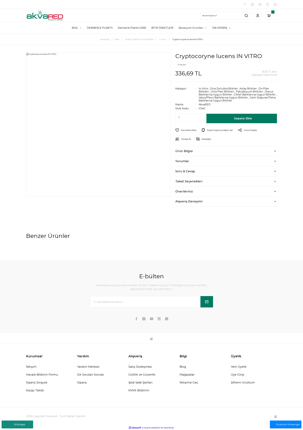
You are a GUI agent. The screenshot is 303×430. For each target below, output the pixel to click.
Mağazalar (187, 374)
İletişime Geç (189, 382)
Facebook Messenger (288, 424)
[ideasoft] (135, 427)
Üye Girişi (237, 374)
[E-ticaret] (151, 427)
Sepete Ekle (243, 118)
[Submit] (206, 301)
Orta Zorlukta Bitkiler (224, 88)
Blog (183, 366)
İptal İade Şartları (140, 382)
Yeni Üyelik (239, 366)
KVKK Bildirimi (138, 390)
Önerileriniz (184, 191)
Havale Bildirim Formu (42, 374)
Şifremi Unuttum (243, 382)
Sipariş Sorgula (36, 382)
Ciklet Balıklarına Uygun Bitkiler (255, 94)
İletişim (31, 366)
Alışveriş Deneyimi (188, 201)
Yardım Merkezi (88, 366)
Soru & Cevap (185, 171)
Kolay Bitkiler (248, 88)
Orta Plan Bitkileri (222, 91)
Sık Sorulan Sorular (90, 374)
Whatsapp (19, 424)
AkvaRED (205, 104)
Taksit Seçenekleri (188, 181)
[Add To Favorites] (185, 130)
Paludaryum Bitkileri (249, 91)
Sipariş (82, 382)
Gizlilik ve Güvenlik (141, 374)
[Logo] (45, 15)
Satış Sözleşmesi (140, 366)
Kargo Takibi (35, 390)
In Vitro (203, 88)
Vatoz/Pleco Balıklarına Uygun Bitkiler (223, 97)
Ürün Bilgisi (184, 151)
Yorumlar (182, 161)
